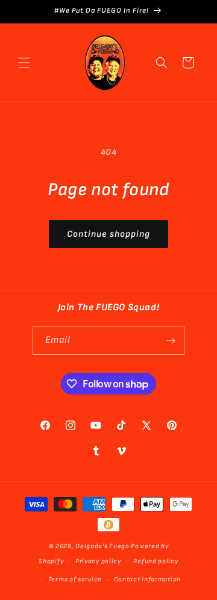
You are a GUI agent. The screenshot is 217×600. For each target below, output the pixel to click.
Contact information (147, 579)
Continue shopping (108, 234)
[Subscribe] (170, 341)
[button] (24, 62)
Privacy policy (98, 561)
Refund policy (155, 561)
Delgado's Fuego (102, 546)
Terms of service (75, 579)
